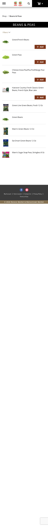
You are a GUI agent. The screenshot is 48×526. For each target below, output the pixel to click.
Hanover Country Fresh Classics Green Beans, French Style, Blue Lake (28, 88)
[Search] (29, 2)
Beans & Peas (15, 16)
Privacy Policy (37, 194)
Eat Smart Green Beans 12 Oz (24, 140)
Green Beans (17, 117)
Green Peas (17, 54)
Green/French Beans (20, 39)
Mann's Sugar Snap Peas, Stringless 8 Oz (28, 152)
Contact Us (27, 194)
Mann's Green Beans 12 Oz (23, 129)
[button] (40, 47)
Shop (4, 16)
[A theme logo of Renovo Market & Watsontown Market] (18, 3)
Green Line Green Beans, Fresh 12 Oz (27, 105)
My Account (7, 194)
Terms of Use (24, 197)
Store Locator (18, 194)
